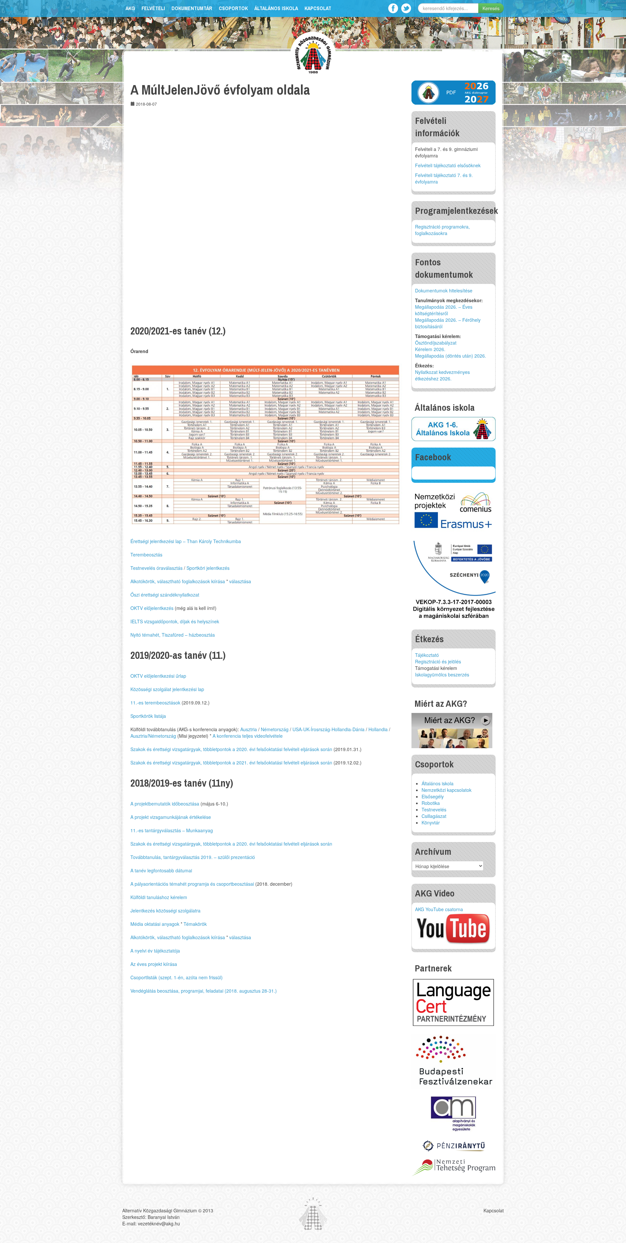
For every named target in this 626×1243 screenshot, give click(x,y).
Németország (275, 729)
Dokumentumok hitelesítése (443, 290)
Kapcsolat (318, 8)
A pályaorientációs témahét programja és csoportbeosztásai (192, 883)
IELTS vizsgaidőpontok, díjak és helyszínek (174, 621)
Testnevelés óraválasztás (156, 568)
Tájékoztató (427, 655)
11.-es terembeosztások (155, 702)
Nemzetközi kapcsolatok (446, 790)
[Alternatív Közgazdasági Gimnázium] (313, 54)
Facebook (393, 8)
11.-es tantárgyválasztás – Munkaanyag (171, 830)
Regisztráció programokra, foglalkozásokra (442, 229)
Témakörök (195, 924)
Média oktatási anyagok (154, 924)
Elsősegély (433, 796)
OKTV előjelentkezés (151, 608)
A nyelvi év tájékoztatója (155, 950)
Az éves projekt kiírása (153, 964)
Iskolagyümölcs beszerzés (442, 674)
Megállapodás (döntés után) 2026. (450, 355)
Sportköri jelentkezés (208, 568)
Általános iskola (276, 8)
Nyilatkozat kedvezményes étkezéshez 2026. (442, 375)
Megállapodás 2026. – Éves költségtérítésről (443, 310)
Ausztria (248, 729)
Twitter (406, 8)
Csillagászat (434, 816)
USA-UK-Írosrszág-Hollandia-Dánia (328, 729)
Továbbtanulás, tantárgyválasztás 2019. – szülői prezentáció (192, 857)
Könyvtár (431, 822)
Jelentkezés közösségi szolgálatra (165, 910)
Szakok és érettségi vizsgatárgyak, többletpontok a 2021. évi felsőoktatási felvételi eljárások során (231, 762)
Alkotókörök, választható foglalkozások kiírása (177, 581)
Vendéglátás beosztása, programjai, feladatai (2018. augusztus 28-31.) (203, 990)
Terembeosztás (146, 554)
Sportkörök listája (148, 716)
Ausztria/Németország (153, 735)
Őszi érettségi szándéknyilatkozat (164, 594)
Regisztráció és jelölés (438, 661)
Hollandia (378, 729)
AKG (130, 8)
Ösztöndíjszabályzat (435, 342)
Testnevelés (434, 809)
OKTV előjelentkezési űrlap (158, 676)
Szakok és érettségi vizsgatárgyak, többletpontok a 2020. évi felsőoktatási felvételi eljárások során (231, 749)
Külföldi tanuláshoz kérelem (158, 897)
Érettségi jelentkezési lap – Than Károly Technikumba (185, 541)
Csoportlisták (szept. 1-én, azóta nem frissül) (176, 977)
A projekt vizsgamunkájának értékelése (170, 817)
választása (240, 581)
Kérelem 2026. (430, 349)
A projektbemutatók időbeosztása (164, 803)
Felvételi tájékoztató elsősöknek (448, 165)
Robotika (431, 803)
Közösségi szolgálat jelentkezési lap (167, 689)
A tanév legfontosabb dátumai (161, 870)
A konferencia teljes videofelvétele (248, 735)
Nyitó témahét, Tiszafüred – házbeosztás (172, 634)
